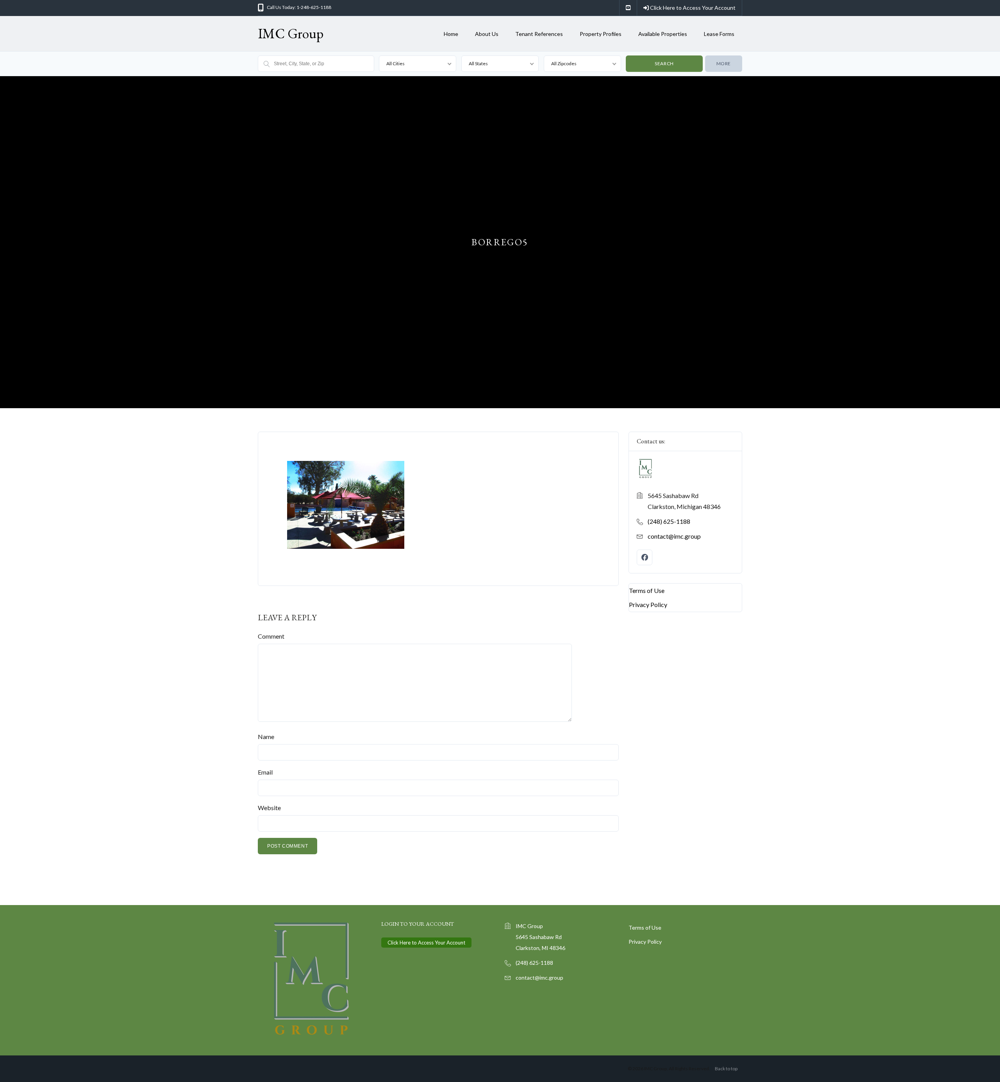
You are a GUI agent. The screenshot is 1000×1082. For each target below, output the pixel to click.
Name (266, 736)
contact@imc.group (674, 536)
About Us (486, 33)
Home (451, 33)
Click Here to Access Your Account (692, 7)
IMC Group (290, 33)
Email (265, 772)
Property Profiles (600, 33)
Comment (271, 636)
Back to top (726, 1068)
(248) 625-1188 (669, 521)
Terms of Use (646, 590)
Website (269, 807)
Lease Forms (719, 33)
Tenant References (539, 33)
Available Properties (662, 33)
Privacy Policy (648, 604)
